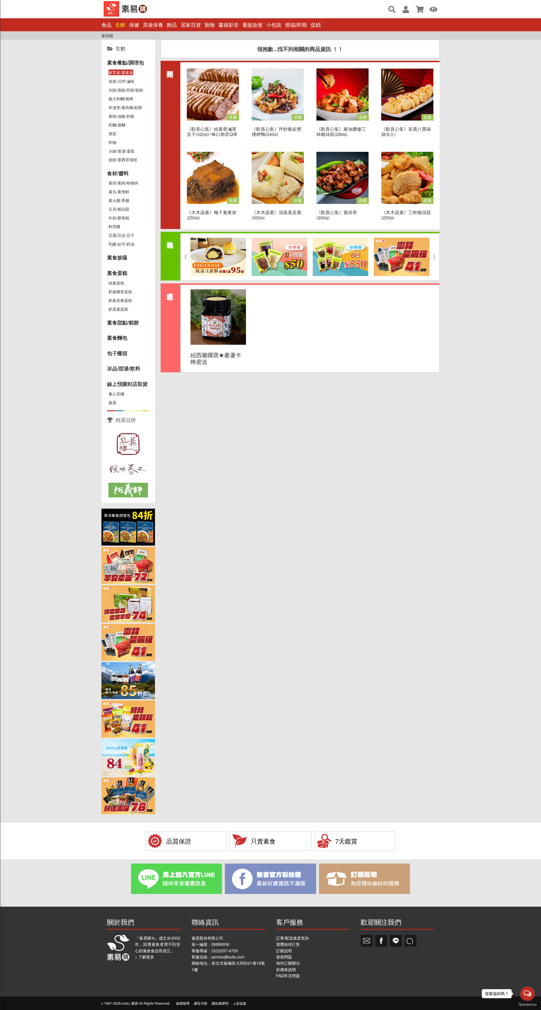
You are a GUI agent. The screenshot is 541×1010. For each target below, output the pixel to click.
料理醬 (114, 226)
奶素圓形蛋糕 (120, 291)
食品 (106, 24)
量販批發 (252, 24)
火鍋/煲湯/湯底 (121, 151)
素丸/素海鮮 (118, 191)
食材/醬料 (118, 173)
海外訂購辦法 (288, 963)
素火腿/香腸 (118, 200)
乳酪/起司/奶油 (121, 244)
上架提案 (239, 1003)
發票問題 (284, 957)
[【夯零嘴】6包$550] (340, 257)
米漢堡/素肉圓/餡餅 (125, 107)
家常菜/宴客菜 (120, 72)
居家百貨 (191, 24)
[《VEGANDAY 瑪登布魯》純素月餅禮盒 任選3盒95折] (218, 257)
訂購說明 (284, 950)
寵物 (210, 24)
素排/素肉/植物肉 (123, 183)
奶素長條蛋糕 (120, 300)
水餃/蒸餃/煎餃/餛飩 (125, 90)
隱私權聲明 (220, 1003)
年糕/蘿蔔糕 (118, 218)
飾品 (172, 24)
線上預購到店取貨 (127, 384)
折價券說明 (286, 969)
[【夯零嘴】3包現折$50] (279, 257)
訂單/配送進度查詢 (292, 938)
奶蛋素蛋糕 (118, 309)
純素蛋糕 (116, 283)
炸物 (112, 142)
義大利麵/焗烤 (120, 98)
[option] (218, 257)
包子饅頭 (117, 353)
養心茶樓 (116, 394)
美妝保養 (153, 24)
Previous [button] (184, 257)
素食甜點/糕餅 (123, 322)
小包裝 (273, 24)
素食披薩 (117, 257)
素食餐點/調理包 (125, 62)
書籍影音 (228, 24)
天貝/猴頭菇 (118, 209)
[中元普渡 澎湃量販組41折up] (401, 257)
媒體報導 (183, 1003)
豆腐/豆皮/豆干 (121, 235)
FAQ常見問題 (288, 975)
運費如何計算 (288, 944)
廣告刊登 (200, 1003)
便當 (112, 133)
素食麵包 (117, 337)
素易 (112, 402)
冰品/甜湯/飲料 (123, 368)
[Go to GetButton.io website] (527, 1004)
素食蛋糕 (117, 273)
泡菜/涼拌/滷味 (121, 81)
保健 (134, 24)
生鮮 (120, 24)
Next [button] (435, 257)
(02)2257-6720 (224, 950)
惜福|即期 (296, 24)
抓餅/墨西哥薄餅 (122, 160)
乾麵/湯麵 (116, 125)
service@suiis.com (228, 957)
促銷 (316, 24)
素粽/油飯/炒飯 (121, 116)
